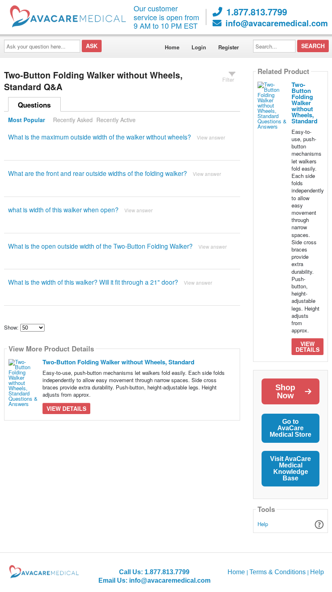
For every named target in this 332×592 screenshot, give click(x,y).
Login (199, 47)
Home (172, 47)
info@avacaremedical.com (277, 23)
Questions (34, 105)
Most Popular (26, 120)
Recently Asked (73, 120)
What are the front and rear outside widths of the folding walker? (97, 173)
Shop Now (285, 391)
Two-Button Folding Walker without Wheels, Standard (118, 361)
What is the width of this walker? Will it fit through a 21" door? (93, 281)
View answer (211, 137)
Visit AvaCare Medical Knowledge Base (290, 468)
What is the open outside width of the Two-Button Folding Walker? (100, 245)
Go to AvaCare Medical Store (290, 428)
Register (228, 47)
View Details (66, 408)
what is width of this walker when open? (63, 209)
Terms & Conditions (277, 572)
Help (263, 524)
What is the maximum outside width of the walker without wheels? (99, 136)
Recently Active (116, 120)
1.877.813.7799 (256, 12)
